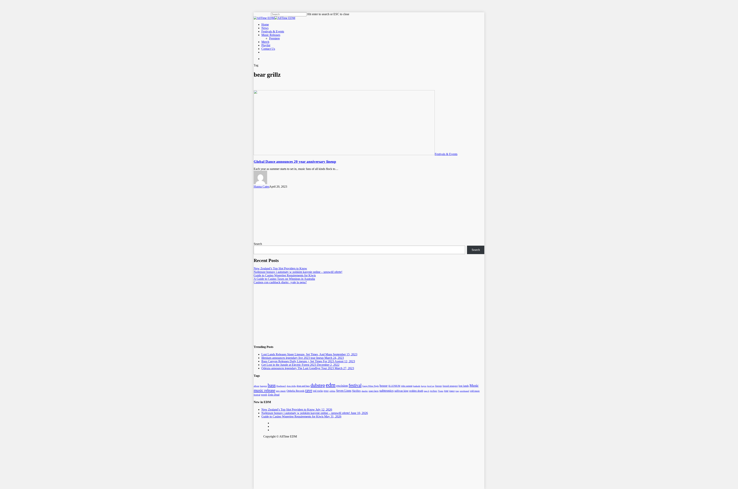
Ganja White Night (370, 386)
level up (430, 386)
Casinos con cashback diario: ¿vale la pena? (280, 282)
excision (342, 386)
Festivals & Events (446, 154)
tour (446, 390)
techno (433, 391)
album (256, 386)
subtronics (386, 391)
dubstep (318, 385)
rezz (326, 390)
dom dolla (291, 386)
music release (264, 390)
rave (308, 390)
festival (355, 385)
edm (331, 385)
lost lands (464, 385)
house (384, 386)
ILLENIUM (394, 385)
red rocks (318, 390)
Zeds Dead (273, 394)
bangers (263, 386)
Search (258, 243)
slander (365, 391)
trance (452, 391)
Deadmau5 (281, 386)
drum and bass (303, 386)
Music (474, 385)
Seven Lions (343, 390)
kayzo (423, 386)
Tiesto (440, 391)
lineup (438, 385)
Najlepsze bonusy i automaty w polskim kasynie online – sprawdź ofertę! (298, 272)
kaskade (416, 386)
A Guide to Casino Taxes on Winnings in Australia (284, 278)
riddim (332, 391)
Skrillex (356, 390)
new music (281, 391)
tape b (426, 391)
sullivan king (401, 390)
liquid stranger (450, 386)
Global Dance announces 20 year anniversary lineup (295, 162)
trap (457, 391)
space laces (374, 391)
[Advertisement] (369, 215)
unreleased (464, 391)
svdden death (416, 390)
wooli (264, 394)
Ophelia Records (295, 390)
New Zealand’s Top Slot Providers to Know (280, 268)
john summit (406, 386)
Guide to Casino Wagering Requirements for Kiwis (285, 275)
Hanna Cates (261, 186)
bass (272, 385)
